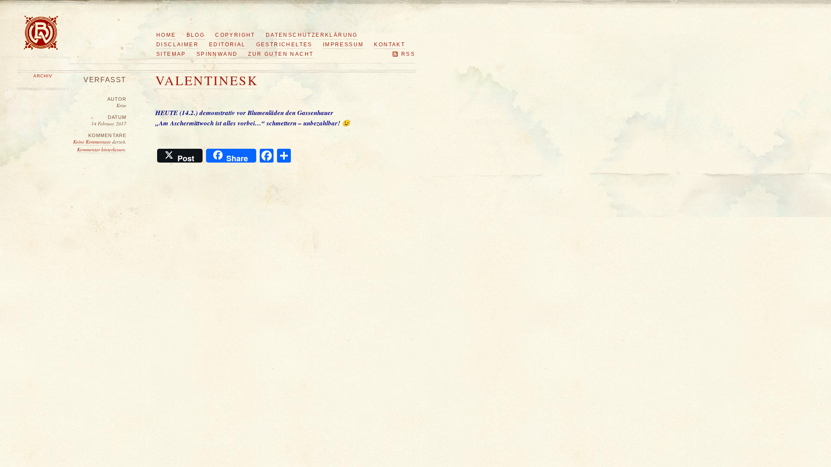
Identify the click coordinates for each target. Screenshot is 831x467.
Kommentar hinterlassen (101, 149)
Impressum (343, 45)
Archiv (42, 76)
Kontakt (389, 45)
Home (166, 35)
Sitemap (171, 54)
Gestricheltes (284, 45)
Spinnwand (217, 54)
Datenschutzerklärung (312, 35)
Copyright (235, 35)
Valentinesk (206, 80)
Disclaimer (177, 45)
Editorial (227, 45)
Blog (196, 35)
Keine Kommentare (92, 141)
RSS (408, 54)
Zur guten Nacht (280, 54)
